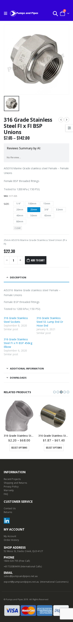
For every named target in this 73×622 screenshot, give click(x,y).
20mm (19, 209)
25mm (33, 209)
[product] (19, 416)
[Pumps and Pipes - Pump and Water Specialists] (24, 13)
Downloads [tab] (18, 377)
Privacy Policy (11, 486)
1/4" (18, 203)
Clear (18, 228)
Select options (19, 447)
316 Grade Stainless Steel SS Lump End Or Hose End (49, 321)
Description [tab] (18, 277)
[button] (54, 392)
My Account (10, 536)
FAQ (6, 493)
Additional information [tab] (27, 368)
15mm (46, 203)
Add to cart (38, 260)
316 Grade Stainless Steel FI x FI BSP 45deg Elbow (18, 343)
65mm (47, 215)
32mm (59, 209)
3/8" (46, 209)
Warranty (9, 490)
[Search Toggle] (55, 13)
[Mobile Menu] (6, 13)
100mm (32, 203)
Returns (8, 512)
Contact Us (10, 508)
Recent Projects (12, 479)
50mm (33, 215)
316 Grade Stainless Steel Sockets (16, 320)
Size (6, 204)
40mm (19, 215)
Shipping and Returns (15, 482)
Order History (11, 539)
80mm (19, 221)
